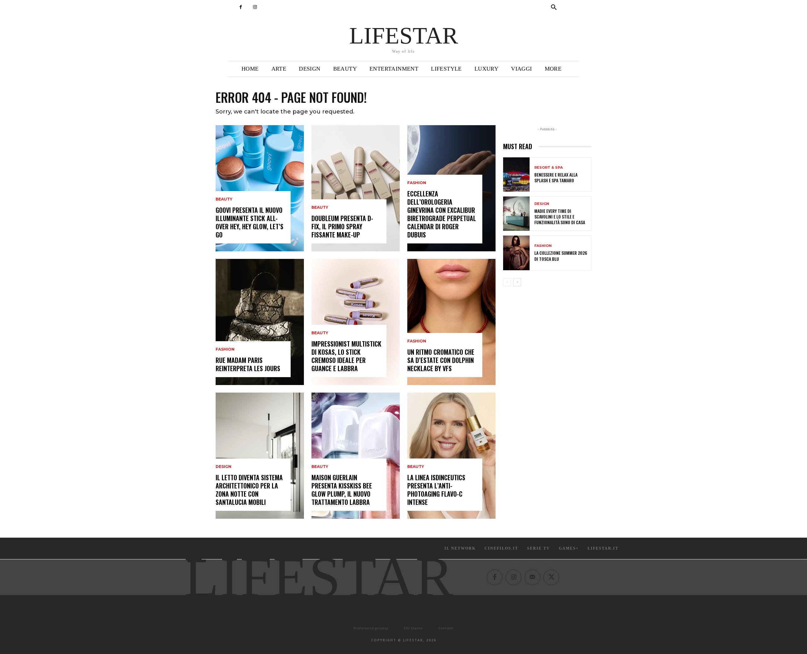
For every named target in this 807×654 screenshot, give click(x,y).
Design (223, 467)
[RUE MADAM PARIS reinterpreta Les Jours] (260, 322)
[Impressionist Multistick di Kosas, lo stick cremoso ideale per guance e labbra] (355, 322)
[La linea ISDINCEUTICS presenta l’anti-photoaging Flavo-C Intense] (451, 456)
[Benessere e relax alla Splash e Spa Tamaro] (516, 174)
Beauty (224, 199)
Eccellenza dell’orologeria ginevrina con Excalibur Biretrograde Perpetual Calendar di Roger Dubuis (441, 214)
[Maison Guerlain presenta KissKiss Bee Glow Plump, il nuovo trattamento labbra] (355, 456)
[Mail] (532, 577)
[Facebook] (240, 7)
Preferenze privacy (370, 628)
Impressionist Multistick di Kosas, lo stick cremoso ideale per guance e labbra (346, 356)
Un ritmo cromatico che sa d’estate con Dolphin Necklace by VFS (440, 360)
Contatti (446, 628)
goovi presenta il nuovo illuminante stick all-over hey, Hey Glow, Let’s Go (249, 222)
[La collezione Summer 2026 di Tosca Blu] (516, 253)
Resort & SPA (548, 167)
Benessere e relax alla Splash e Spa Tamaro (556, 177)
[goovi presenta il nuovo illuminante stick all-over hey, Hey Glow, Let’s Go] (260, 188)
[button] (553, 7)
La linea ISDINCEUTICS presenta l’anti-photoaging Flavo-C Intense (436, 490)
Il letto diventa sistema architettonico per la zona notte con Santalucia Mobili (249, 490)
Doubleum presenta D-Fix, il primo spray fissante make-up (342, 226)
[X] (551, 577)
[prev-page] (507, 282)
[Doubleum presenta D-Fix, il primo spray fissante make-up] (355, 188)
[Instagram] (254, 7)
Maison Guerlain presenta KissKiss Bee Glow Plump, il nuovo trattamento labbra (341, 490)
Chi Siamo (413, 628)
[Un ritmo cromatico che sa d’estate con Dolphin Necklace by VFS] (451, 322)
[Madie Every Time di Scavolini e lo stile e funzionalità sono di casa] (516, 213)
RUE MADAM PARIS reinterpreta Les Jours (248, 364)
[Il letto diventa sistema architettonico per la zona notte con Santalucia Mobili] (260, 456)
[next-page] (517, 282)
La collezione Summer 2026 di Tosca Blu (560, 255)
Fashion (225, 349)
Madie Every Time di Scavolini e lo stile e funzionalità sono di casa (559, 216)
